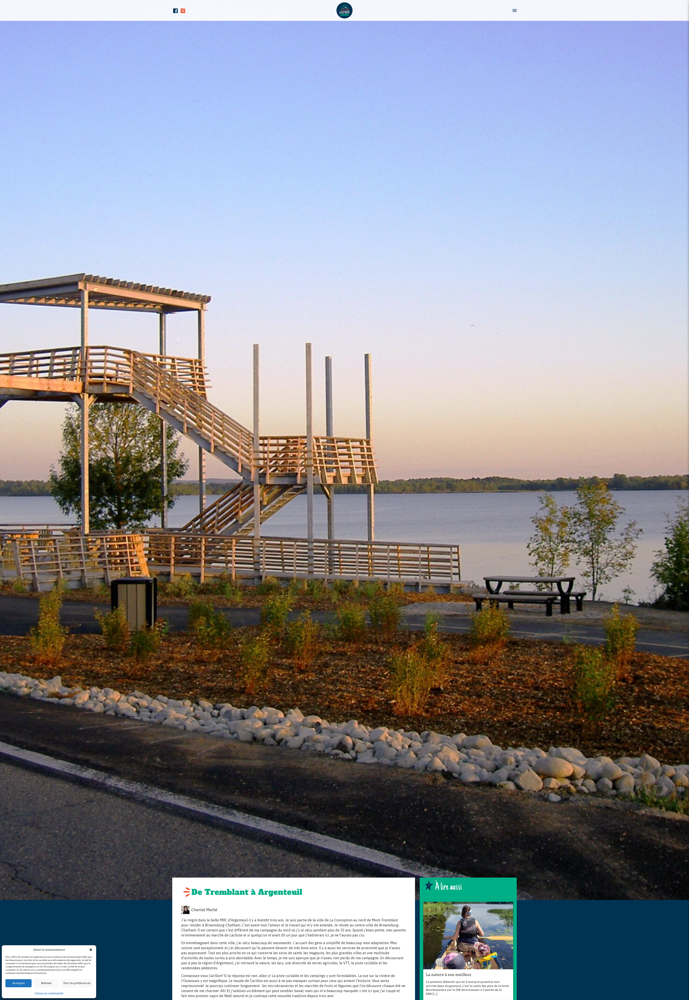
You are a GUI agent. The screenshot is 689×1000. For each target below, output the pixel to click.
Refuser (46, 983)
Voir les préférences (77, 983)
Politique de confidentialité (49, 993)
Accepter (18, 983)
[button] (91, 950)
